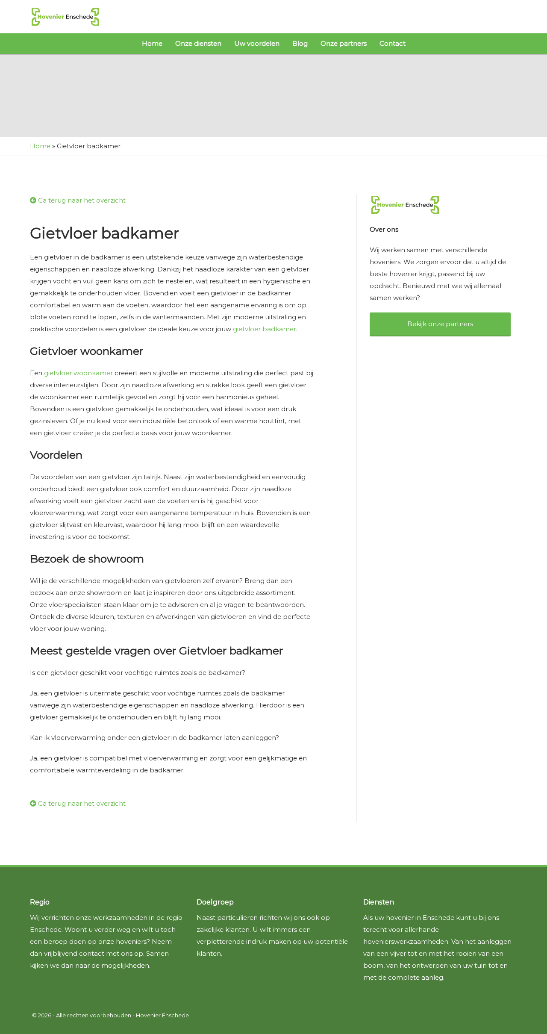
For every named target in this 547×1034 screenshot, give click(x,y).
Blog (300, 43)
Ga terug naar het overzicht (81, 200)
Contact (392, 43)
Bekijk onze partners (440, 324)
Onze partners (344, 43)
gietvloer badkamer (264, 329)
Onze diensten (198, 43)
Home (152, 43)
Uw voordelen (256, 43)
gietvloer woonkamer (78, 373)
